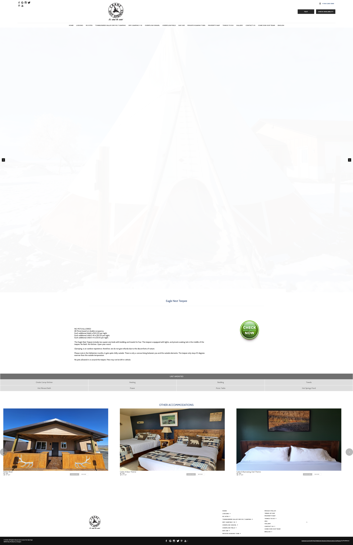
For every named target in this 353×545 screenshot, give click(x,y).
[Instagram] (25, 2)
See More (83, 474)
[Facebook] (19, 2)
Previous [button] (3, 160)
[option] (176, 29)
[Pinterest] (19, 5)
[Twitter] (29, 2)
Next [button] (349, 160)
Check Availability (325, 12)
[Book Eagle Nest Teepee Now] (249, 342)
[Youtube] (22, 5)
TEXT (306, 12)
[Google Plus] (22, 2)
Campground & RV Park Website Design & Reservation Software (321, 541)
